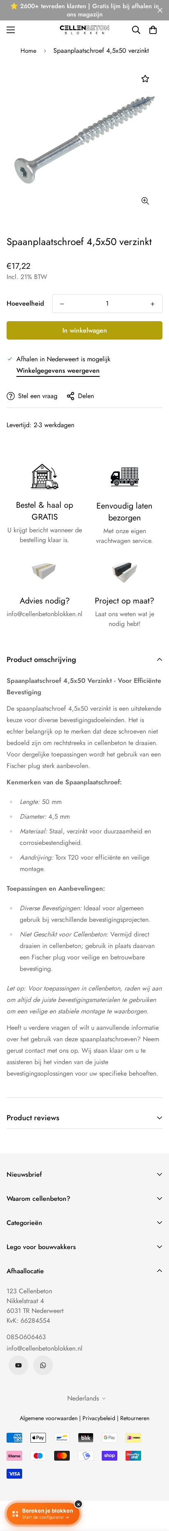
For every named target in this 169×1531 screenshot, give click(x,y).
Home (29, 50)
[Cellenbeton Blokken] (84, 29)
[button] (153, 29)
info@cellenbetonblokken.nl (44, 1348)
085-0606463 (26, 1337)
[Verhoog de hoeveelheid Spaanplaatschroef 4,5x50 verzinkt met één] (152, 304)
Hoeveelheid (25, 303)
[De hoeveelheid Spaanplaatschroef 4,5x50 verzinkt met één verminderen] (62, 304)
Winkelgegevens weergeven (58, 370)
